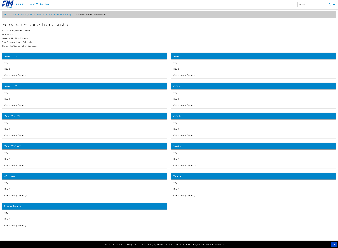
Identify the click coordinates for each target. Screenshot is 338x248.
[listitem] (84, 62)
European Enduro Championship (91, 14)
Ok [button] (334, 244)
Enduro (40, 14)
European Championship (60, 14)
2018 (13, 14)
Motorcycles (26, 14)
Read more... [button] (220, 244)
